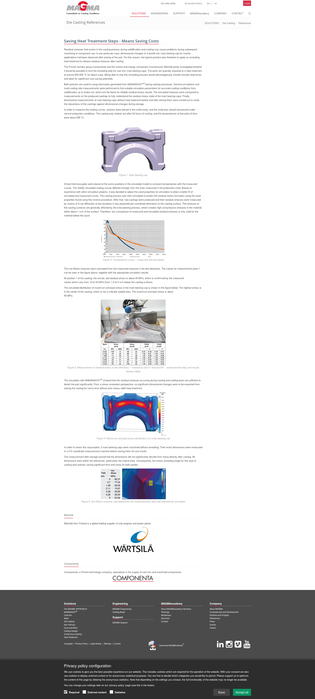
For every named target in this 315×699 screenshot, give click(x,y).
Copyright (68, 643)
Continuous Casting (73, 634)
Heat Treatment (71, 637)
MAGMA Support (120, 622)
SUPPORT (179, 13)
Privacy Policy (81, 643)
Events (213, 624)
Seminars (165, 618)
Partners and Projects (219, 615)
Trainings (165, 612)
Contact (164, 621)
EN (208, 3)
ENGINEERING (159, 13)
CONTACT (237, 13)
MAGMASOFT (70, 612)
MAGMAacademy (199, 13)
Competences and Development (224, 612)
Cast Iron (68, 615)
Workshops (166, 615)
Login (247, 3)
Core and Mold (70, 627)
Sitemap (107, 643)
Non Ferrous (69, 624)
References (245, 23)
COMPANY (220, 13)
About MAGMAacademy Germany (176, 608)
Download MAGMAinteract (171, 645)
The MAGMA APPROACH (75, 608)
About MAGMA (216, 608)
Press (212, 621)
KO (215, 3)
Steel (66, 618)
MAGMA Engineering (122, 608)
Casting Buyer (119, 612)
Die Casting (228, 23)
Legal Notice (95, 643)
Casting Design (71, 630)
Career (213, 627)
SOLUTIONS (139, 13)
